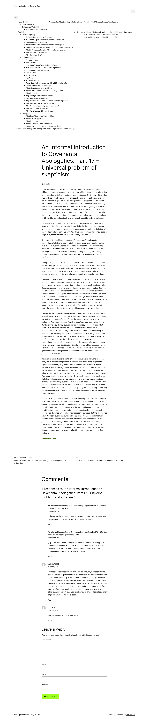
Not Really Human (32, 80)
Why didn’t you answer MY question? (39, 96)
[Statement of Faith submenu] (37, 27)
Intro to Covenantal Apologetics (40, 461)
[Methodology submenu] (33, 35)
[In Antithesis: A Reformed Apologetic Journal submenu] (116, 32)
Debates (115, 22)
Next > (55, 438)
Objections (26, 58)
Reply (50, 524)
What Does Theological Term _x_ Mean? (40, 116)
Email (44, 674)
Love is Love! (31, 73)
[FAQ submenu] (22, 32)
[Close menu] (16, 17)
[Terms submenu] (27, 114)
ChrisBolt (23, 461)
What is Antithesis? (33, 121)
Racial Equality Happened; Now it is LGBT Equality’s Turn (47, 83)
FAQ (19, 32)
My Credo (128, 32)
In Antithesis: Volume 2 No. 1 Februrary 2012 (102, 37)
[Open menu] (133, 11)
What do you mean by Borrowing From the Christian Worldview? (50, 47)
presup (120, 461)
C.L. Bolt (51, 607)
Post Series (22, 129)
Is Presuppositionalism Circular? (38, 70)
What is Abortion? (32, 93)
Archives (52, 22)
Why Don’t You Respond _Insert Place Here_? (42, 106)
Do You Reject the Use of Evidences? (39, 37)
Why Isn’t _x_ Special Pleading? (37, 108)
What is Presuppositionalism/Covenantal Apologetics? (46, 50)
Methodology (27, 35)
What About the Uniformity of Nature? (40, 88)
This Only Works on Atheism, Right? (39, 85)
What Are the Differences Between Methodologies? (45, 45)
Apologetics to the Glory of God (27, 6)
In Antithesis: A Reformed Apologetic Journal (98, 32)
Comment (46, 640)
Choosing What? (28, 24)
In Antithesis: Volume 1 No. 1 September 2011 (102, 35)
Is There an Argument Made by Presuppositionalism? (45, 40)
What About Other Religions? (36, 42)
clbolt (78, 461)
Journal (122, 32)
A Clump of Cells (32, 60)
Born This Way (31, 63)
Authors (17, 461)
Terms (24, 113)
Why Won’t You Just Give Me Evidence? (40, 111)
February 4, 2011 (54, 511)
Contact (99, 22)
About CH (21, 22)
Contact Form (107, 22)
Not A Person (31, 75)
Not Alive (29, 78)
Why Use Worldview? (34, 55)
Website (45, 685)
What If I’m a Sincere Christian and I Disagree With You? (46, 91)
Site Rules (64, 129)
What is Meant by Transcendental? (39, 124)
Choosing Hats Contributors (73, 22)
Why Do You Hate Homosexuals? (38, 98)
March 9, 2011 (53, 610)
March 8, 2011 (53, 567)
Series (58, 129)
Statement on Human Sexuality (37, 30)
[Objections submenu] (31, 58)
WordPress (130, 715)
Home (79, 32)
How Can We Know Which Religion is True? (42, 65)
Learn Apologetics (59, 461)
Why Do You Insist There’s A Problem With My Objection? (47, 101)
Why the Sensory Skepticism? (37, 52)
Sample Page (51, 129)
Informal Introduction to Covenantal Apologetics (99, 461)
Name (45, 664)
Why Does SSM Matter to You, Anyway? (40, 103)
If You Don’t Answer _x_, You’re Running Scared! (43, 68)
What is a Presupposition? (35, 119)
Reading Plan (31, 129)
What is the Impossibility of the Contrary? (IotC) (43, 126)
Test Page (71, 129)
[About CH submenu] (26, 22)
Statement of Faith (29, 27)
